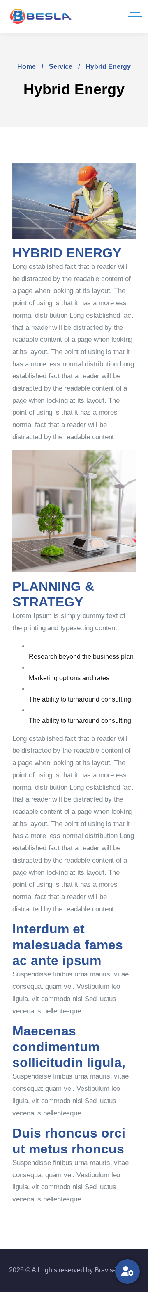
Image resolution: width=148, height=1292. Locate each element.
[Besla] (41, 16)
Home (26, 66)
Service (60, 66)
